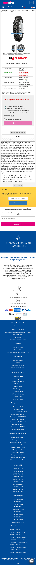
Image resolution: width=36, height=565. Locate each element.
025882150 (18, 245)
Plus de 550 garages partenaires (18, 297)
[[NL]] (34, 7)
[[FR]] (32, 7)
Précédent (5, 10)
